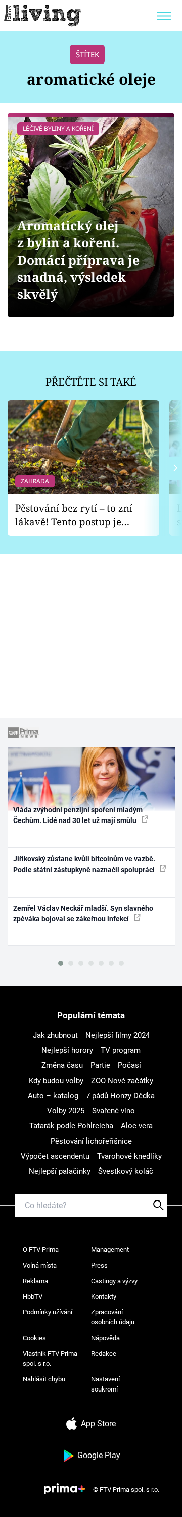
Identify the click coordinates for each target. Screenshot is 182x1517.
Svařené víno (113, 1110)
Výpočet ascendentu (55, 1156)
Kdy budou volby (56, 1080)
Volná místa (40, 1265)
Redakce (103, 1353)
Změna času (62, 1065)
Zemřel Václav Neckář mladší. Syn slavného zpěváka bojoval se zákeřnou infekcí (83, 913)
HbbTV (32, 1296)
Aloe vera (137, 1125)
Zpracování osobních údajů (112, 1317)
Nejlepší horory (67, 1050)
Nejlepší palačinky (59, 1171)
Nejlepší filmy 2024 (117, 1035)
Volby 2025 (65, 1110)
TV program (121, 1050)
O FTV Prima (41, 1249)
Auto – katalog (53, 1095)
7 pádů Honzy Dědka (120, 1095)
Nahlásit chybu (44, 1379)
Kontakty (103, 1296)
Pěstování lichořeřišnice (91, 1141)
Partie (100, 1065)
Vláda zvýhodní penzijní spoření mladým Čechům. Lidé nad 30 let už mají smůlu (78, 815)
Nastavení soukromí (105, 1384)
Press (99, 1265)
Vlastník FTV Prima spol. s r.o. (50, 1358)
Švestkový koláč (125, 1171)
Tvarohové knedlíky (129, 1156)
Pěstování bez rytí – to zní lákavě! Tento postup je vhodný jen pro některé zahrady (73, 514)
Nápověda (105, 1338)
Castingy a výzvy (114, 1281)
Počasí (129, 1065)
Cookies (34, 1338)
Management (110, 1249)
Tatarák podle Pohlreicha (71, 1125)
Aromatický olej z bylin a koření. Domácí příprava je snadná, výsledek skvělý (78, 259)
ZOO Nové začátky (122, 1080)
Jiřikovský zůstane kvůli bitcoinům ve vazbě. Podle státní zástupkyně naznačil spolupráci (84, 864)
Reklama (35, 1281)
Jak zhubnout (55, 1035)
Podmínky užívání (47, 1312)
